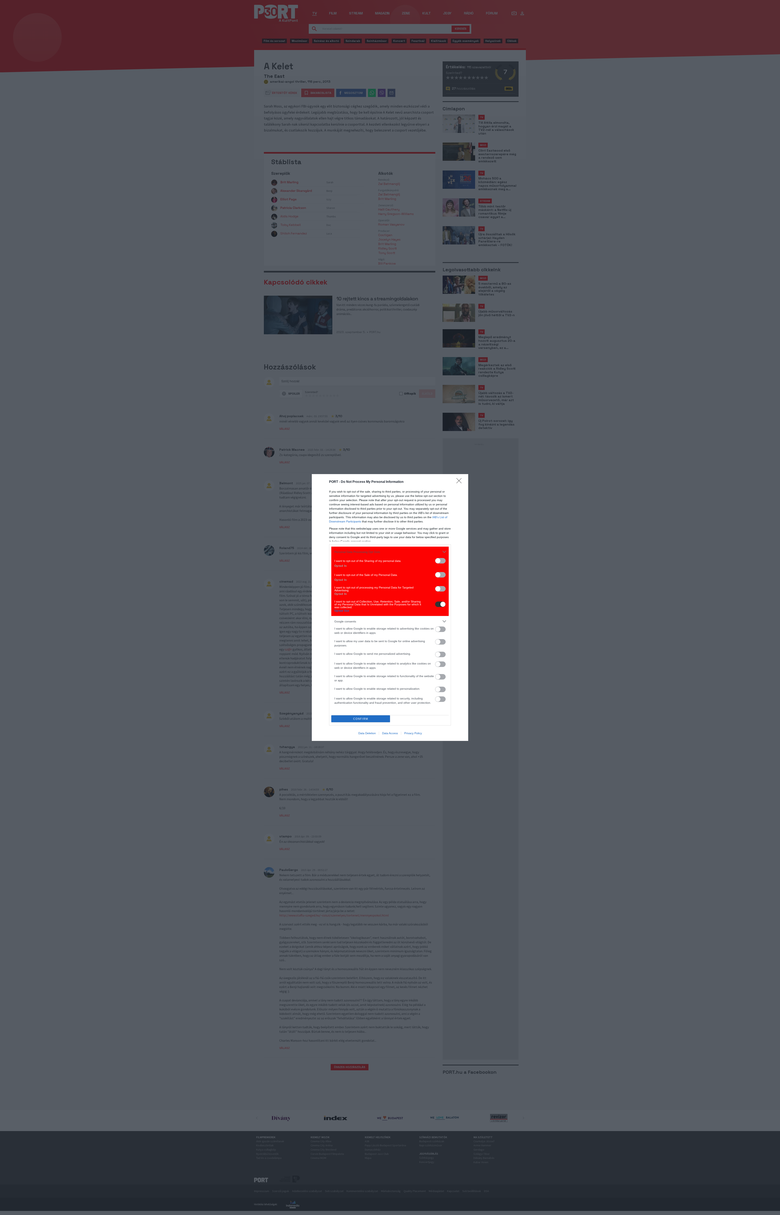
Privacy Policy (413, 733)
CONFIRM (360, 718)
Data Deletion (367, 733)
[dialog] (390, 607)
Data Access (390, 733)
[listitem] (390, 552)
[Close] (460, 482)
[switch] (440, 561)
